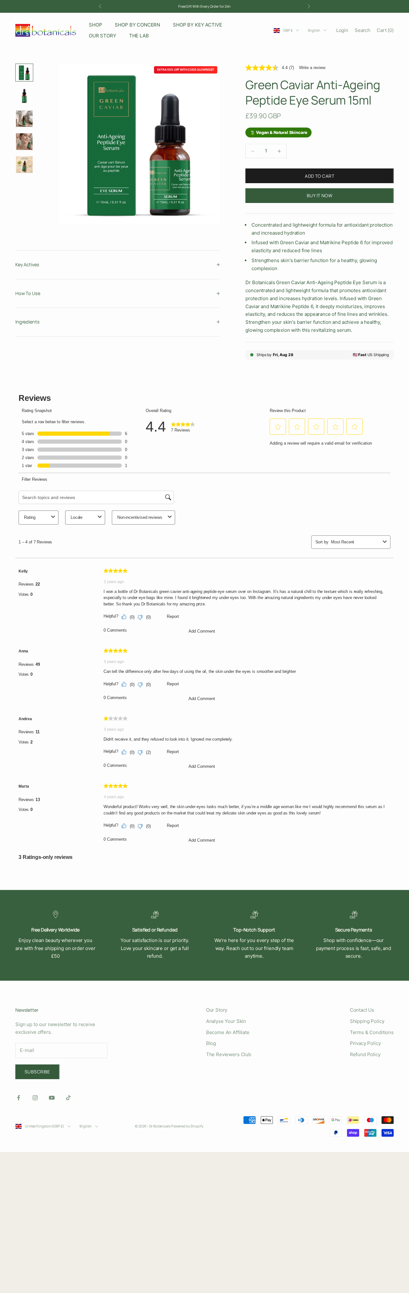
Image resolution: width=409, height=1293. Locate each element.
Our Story (217, 1010)
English (314, 30)
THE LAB (139, 36)
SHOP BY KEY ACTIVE (197, 25)
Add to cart (319, 176)
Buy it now (319, 195)
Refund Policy (365, 1054)
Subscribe (37, 1072)
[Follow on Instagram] (35, 1097)
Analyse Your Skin (226, 1021)
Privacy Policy (365, 1043)
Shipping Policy (367, 1021)
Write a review (312, 67)
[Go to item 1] (24, 73)
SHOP (95, 25)
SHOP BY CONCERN (137, 25)
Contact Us (362, 1010)
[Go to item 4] (24, 142)
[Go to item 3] (24, 119)
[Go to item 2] (24, 96)
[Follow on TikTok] (68, 1097)
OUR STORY (102, 36)
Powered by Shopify (187, 1126)
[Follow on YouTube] (52, 1097)
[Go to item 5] (24, 165)
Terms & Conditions (372, 1032)
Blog (211, 1043)
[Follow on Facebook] (18, 1097)
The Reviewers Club (228, 1054)
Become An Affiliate (228, 1032)
